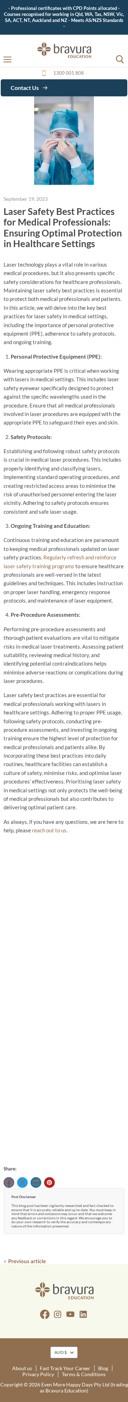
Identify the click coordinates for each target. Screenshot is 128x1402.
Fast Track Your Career (65, 1368)
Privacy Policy (38, 1374)
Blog (103, 1368)
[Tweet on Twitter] (22, 1182)
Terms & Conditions (84, 1374)
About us (22, 1368)
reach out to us (49, 830)
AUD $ (60, 1352)
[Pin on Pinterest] (49, 1182)
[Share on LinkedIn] (36, 1182)
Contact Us (25, 87)
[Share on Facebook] (9, 1182)
